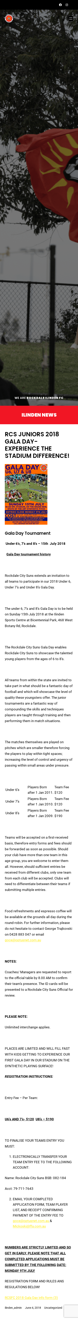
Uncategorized (53, 1307)
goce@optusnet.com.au (23, 940)
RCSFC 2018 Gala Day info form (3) (31, 1298)
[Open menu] (70, 18)
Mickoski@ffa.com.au (29, 1226)
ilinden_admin (13, 1307)
